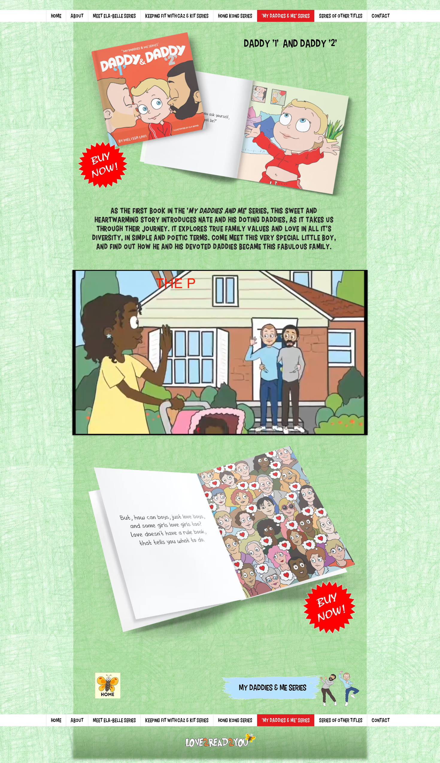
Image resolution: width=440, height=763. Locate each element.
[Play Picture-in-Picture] (348, 426)
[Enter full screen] (358, 426)
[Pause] (81, 426)
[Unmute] (91, 426)
